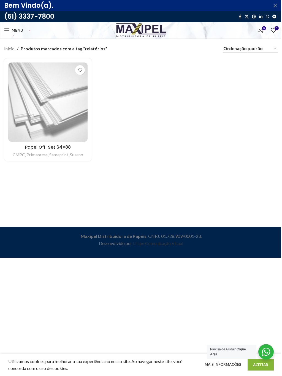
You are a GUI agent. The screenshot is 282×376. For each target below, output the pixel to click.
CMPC (19, 154)
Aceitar (260, 365)
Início (9, 48)
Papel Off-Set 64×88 (48, 147)
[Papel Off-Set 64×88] (48, 102)
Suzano (76, 154)
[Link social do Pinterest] (253, 16)
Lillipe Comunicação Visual (158, 243)
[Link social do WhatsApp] (267, 16)
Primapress (37, 154)
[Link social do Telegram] (274, 16)
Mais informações (223, 364)
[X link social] (246, 16)
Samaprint (58, 154)
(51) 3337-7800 (29, 16)
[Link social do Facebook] (240, 16)
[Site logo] (141, 29)
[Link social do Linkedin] (260, 16)
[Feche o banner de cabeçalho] (275, 5)
